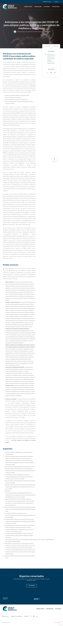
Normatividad (56, 6)
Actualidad (47, 6)
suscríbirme (31, 585)
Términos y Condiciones (16, 616)
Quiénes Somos (28, 6)
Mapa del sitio (5, 616)
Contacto (56, 1)
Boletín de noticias (47, 1)
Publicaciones (38, 6)
